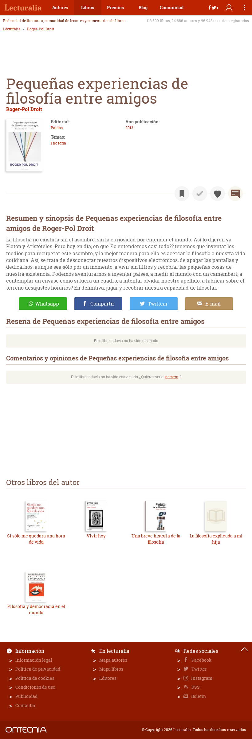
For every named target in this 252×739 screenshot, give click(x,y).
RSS (195, 687)
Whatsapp (47, 303)
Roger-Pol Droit (40, 29)
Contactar (25, 705)
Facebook (201, 660)
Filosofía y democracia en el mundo (36, 609)
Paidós (57, 127)
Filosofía (58, 143)
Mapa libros (111, 669)
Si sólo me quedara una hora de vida (36, 539)
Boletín (198, 696)
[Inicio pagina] (244, 649)
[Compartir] (213, 7)
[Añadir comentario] (235, 193)
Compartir (102, 303)
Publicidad (26, 696)
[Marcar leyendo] (182, 193)
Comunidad (171, 7)
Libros (87, 7)
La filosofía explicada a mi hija (216, 539)
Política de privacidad (37, 669)
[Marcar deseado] (217, 193)
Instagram (201, 678)
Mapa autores (113, 660)
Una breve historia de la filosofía (156, 539)
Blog (143, 7)
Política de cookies (34, 678)
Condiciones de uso (35, 687)
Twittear (158, 303)
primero (171, 377)
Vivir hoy (96, 536)
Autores (60, 7)
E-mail (213, 303)
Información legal (33, 660)
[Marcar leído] (199, 193)
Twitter (199, 669)
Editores (107, 678)
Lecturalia (12, 29)
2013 (129, 127)
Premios (115, 7)
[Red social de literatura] (23, 7)
